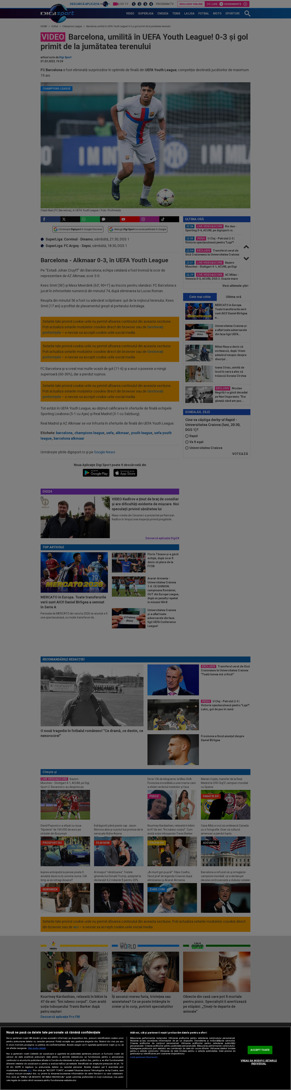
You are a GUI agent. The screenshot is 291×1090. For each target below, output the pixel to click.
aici (29, 1070)
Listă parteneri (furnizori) (143, 1057)
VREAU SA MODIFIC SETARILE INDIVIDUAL (259, 1062)
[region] (145, 1058)
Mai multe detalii (37, 1048)
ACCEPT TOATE (259, 1049)
